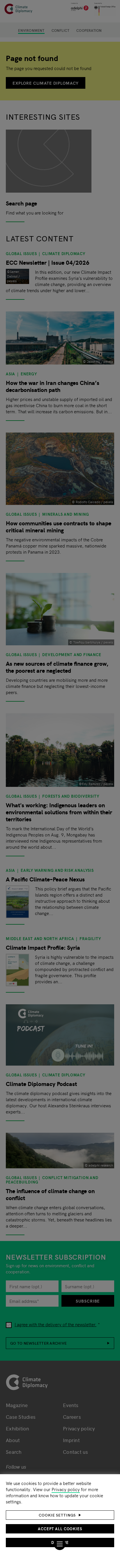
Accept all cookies (60, 1528)
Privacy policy (66, 1489)
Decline (60, 1542)
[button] (60, 1515)
